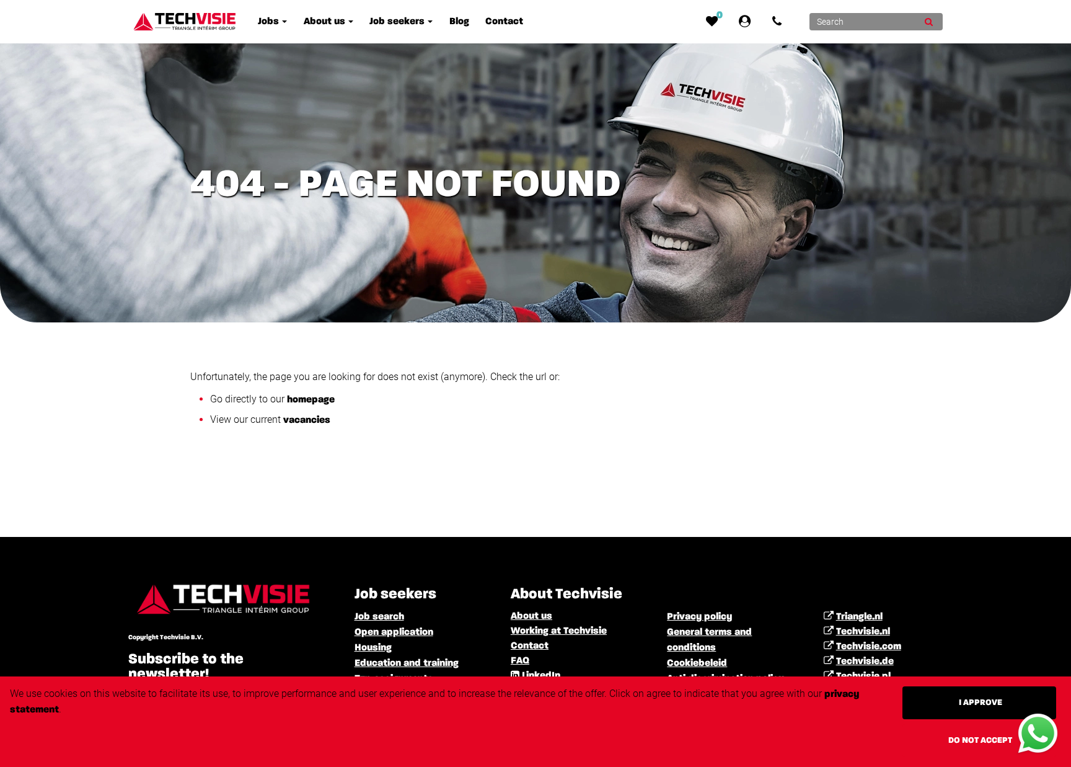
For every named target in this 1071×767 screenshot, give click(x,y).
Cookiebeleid (697, 663)
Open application (394, 632)
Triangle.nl (859, 617)
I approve (980, 702)
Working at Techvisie (559, 631)
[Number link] (779, 21)
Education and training (407, 663)
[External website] (747, 21)
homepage (311, 400)
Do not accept (980, 740)
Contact (530, 646)
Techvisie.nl (863, 632)
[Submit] (929, 22)
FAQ (520, 661)
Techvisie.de (865, 662)
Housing (373, 648)
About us (531, 616)
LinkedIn (541, 676)
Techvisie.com (868, 647)
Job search (379, 617)
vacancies (306, 420)
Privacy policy (699, 617)
